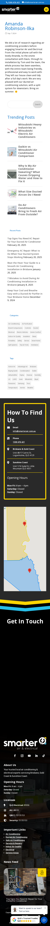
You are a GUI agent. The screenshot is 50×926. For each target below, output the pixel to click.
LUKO (15, 379)
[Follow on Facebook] (15, 755)
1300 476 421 (14, 2)
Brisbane (33, 367)
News (34, 336)
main (21, 379)
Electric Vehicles (22, 332)
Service (26, 341)
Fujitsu (22, 375)
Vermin (22, 388)
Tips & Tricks (24, 345)
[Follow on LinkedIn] (36, 755)
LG (9, 379)
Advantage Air (23, 367)
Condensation (25, 371)
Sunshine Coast (20, 462)
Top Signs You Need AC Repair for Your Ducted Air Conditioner (24, 900)
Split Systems (12, 345)
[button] (29, 570)
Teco (28, 383)
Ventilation (34, 345)
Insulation (26, 336)
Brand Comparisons (15, 328)
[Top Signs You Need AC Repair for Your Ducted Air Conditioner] (25, 882)
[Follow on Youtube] (29, 755)
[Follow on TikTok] (43, 755)
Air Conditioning (14, 324)
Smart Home (36, 341)
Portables (11, 341)
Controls (28, 328)
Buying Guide (12, 371)
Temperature (12, 388)
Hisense (29, 375)
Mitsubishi (28, 379)
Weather (30, 388)
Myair (36, 379)
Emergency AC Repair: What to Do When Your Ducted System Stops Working (23, 254)
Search (37, 104)
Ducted (35, 328)
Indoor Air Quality (14, 336)
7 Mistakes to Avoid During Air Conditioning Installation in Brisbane (23, 281)
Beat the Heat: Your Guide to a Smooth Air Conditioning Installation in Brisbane (23, 266)
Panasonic (11, 383)
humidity (38, 375)
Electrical (11, 332)
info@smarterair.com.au (24, 431)
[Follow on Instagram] (22, 755)
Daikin (34, 371)
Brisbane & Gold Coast (23, 449)
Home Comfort (35, 332)
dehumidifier (12, 375)
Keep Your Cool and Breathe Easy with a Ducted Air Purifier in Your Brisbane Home (24, 293)
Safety (20, 341)
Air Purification (27, 324)
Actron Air (11, 367)
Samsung (21, 383)
